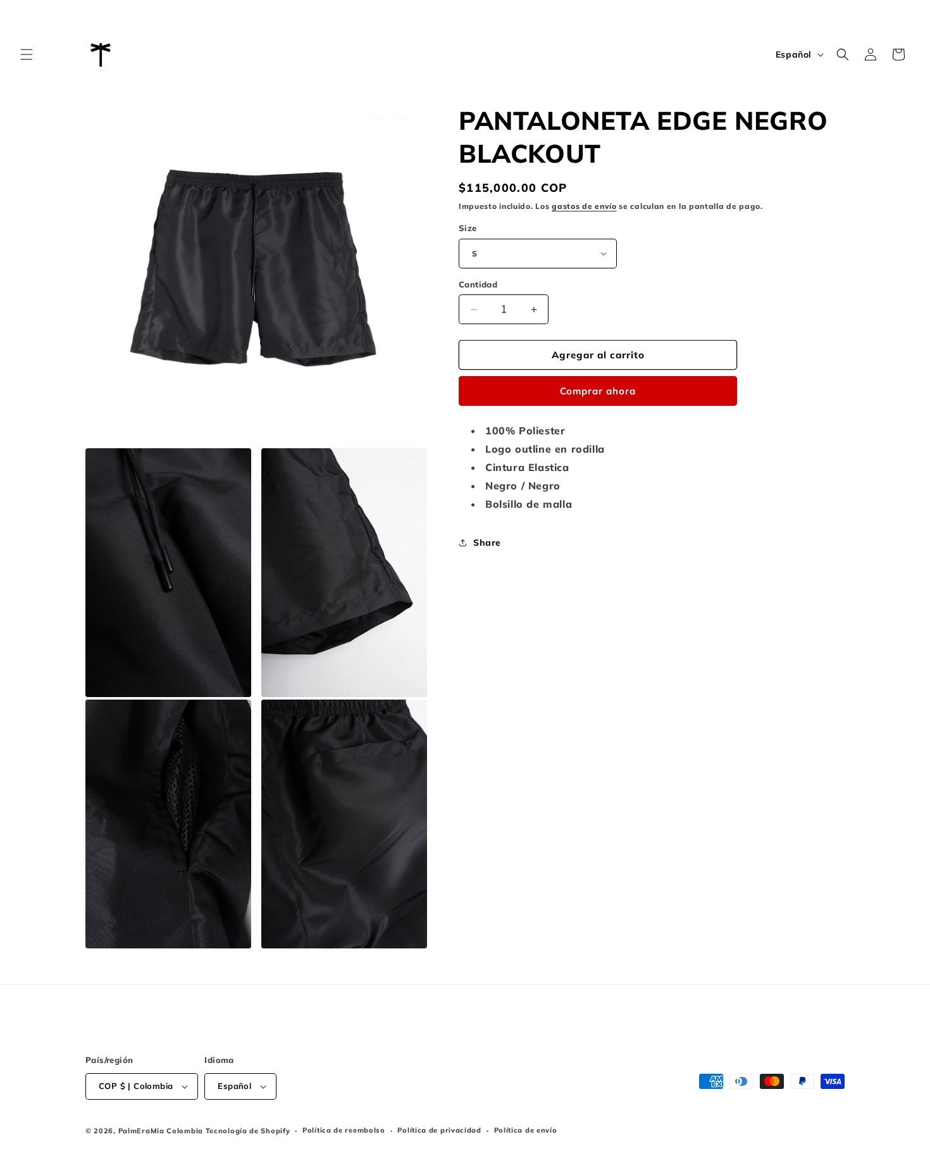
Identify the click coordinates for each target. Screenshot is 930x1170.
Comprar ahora (598, 391)
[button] (26, 54)
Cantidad (478, 284)
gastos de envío (584, 206)
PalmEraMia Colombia (160, 1130)
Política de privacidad (439, 1130)
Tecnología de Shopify (248, 1130)
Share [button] (487, 542)
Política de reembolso (343, 1130)
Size (468, 228)
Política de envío (525, 1130)
